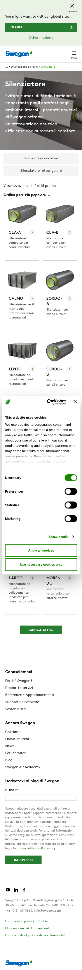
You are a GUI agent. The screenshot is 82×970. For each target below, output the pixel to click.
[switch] (71, 491)
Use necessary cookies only (41, 564)
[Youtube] (7, 891)
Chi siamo (13, 732)
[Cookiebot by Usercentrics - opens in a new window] (49, 402)
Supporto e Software (22, 702)
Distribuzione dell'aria (24, 67)
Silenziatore (48, 67)
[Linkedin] (16, 891)
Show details (58, 536)
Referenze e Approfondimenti (29, 695)
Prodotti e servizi (19, 688)
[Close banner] (75, 401)
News (9, 746)
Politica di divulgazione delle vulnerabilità (35, 935)
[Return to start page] (18, 54)
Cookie (43, 921)
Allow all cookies (41, 550)
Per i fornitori (15, 753)
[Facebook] (24, 891)
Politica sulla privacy (41, 848)
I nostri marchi (17, 739)
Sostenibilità (15, 709)
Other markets (41, 38)
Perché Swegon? (18, 681)
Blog (8, 760)
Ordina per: (13, 195)
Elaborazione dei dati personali (27, 928)
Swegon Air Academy (22, 767)
